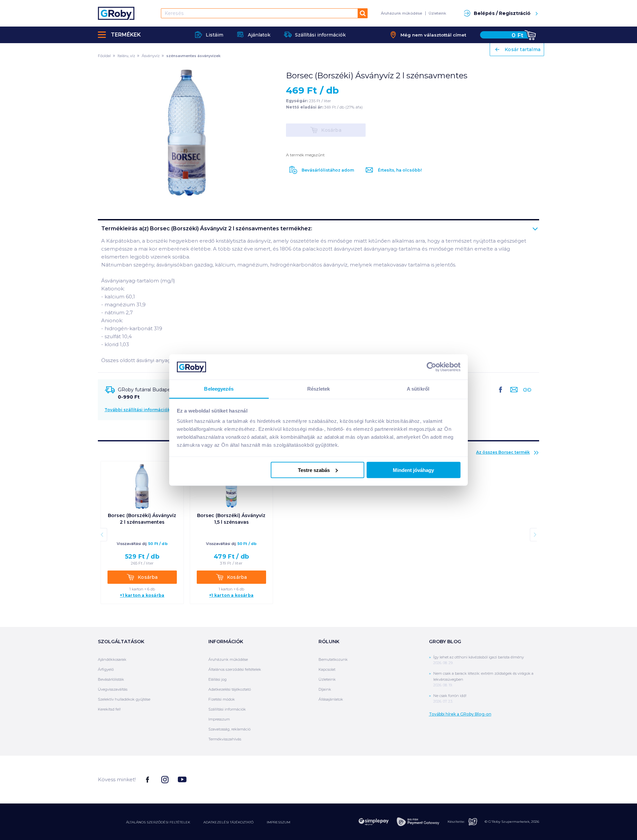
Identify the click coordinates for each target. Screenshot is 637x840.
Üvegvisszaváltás (112, 689)
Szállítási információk (227, 709)
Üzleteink (437, 13)
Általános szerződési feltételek (234, 669)
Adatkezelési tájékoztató (229, 689)
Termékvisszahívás (224, 739)
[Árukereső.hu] (514, 779)
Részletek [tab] (318, 389)
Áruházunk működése (401, 13)
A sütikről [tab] (418, 389)
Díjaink (324, 689)
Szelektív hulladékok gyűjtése (124, 699)
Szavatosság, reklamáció (229, 729)
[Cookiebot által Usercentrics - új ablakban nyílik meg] (431, 367)
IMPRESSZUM (278, 822)
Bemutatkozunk (333, 659)
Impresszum (219, 719)
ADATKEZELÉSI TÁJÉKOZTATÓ (228, 822)
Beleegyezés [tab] (219, 389)
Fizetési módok (221, 699)
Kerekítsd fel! (109, 709)
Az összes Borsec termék (503, 452)
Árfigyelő (106, 669)
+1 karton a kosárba (142, 595)
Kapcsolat (326, 669)
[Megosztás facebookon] (500, 395)
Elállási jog (217, 679)
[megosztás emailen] (512, 395)
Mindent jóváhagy (413, 470)
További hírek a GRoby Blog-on (460, 714)
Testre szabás (314, 470)
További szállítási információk (137, 409)
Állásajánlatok (330, 699)
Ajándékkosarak (112, 659)
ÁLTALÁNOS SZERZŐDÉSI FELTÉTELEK (158, 822)
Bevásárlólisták (111, 679)
